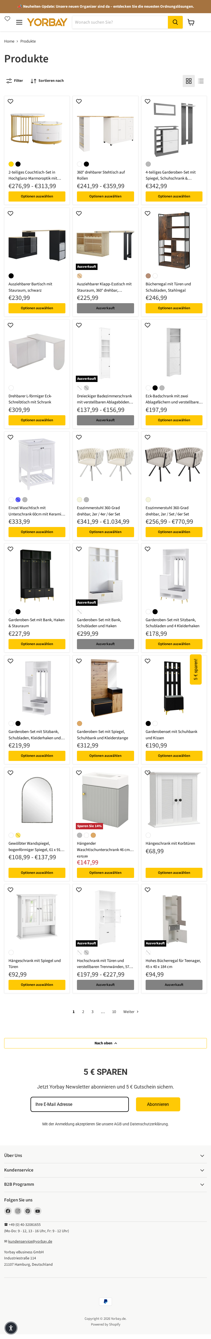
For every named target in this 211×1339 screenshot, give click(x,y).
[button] (11, 1328)
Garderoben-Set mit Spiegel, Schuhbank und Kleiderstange (102, 735)
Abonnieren (158, 1104)
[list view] (201, 81)
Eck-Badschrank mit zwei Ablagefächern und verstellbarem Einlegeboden (174, 402)
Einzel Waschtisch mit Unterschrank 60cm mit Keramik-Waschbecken (36, 514)
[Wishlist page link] (7, 18)
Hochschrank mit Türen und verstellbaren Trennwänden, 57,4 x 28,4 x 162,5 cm (104, 967)
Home (9, 41)
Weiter (129, 1012)
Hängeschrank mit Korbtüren (170, 843)
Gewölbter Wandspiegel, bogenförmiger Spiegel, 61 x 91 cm (34, 850)
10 (114, 1012)
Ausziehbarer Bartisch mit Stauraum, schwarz (30, 287)
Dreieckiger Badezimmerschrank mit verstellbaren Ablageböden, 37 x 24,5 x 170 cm (104, 402)
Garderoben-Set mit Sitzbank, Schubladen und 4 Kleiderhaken (172, 623)
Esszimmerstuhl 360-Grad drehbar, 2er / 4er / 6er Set (98, 511)
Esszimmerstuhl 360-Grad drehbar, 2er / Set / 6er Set (167, 511)
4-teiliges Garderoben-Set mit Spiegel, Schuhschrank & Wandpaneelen (171, 178)
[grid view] (189, 81)
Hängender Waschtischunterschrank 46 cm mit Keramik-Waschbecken (103, 850)
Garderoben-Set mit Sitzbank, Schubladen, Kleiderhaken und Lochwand (35, 738)
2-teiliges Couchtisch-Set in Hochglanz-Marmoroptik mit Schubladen (33, 178)
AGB (118, 1124)
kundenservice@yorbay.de (30, 1241)
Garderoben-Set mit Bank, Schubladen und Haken (99, 623)
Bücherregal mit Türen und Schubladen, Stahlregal (168, 287)
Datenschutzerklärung (149, 1124)
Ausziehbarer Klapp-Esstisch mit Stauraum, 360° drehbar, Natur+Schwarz (104, 290)
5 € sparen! (195, 669)
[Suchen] (175, 22)
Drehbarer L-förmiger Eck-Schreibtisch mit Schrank (30, 399)
